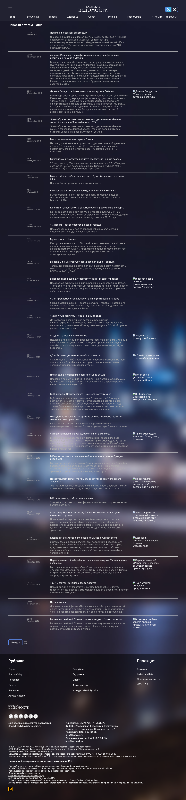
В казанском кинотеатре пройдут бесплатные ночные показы (85, 159)
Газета (53, 16)
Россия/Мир (134, 16)
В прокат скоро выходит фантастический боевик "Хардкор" (84, 278)
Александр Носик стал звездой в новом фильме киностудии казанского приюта (85, 514)
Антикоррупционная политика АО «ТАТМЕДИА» (31, 778)
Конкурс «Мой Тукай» (85, 690)
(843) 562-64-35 (97, 738)
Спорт (91, 16)
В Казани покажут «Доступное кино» (71, 498)
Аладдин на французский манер (68, 335)
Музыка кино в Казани (63, 239)
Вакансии (13, 690)
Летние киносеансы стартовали (68, 32)
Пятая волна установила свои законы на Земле (77, 374)
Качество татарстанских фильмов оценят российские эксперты (87, 207)
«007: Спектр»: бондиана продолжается (73, 582)
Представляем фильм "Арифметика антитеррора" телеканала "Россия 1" (85, 480)
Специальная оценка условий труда (26, 775)
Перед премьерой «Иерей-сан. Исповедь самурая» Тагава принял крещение (88, 561)
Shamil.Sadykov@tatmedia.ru (24, 726)
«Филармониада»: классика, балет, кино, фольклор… (80, 433)
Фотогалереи (80, 685)
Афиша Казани (16, 695)
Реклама (142, 669)
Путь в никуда (58, 602)
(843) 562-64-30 (87, 731)
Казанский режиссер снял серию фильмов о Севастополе (83, 537)
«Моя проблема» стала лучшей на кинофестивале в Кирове (84, 298)
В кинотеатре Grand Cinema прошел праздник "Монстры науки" (86, 619)
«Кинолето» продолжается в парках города (75, 224)
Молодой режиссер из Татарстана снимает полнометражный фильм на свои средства (86, 418)
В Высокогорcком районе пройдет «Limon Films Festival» (83, 190)
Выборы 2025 (145, 674)
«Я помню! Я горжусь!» (164, 16)
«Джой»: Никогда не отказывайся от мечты (75, 355)
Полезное (111, 16)
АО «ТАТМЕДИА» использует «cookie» (27, 768)
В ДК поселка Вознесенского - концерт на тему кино (80, 394)
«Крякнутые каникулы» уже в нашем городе (75, 315)
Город (11, 16)
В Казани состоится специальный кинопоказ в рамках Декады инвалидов (86, 457)
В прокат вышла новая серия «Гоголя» (72, 139)
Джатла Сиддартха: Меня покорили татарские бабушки (82, 91)
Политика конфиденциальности (24, 773)
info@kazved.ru (74, 735)
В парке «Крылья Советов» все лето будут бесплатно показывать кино (88, 177)
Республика (32, 16)
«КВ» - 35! (143, 684)
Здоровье (72, 16)
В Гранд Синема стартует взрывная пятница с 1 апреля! (82, 261)
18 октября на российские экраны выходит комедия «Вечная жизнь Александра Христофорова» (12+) (85, 121)
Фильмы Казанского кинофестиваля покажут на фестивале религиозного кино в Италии (84, 56)
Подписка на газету (148, 679)
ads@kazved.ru (74, 741)
